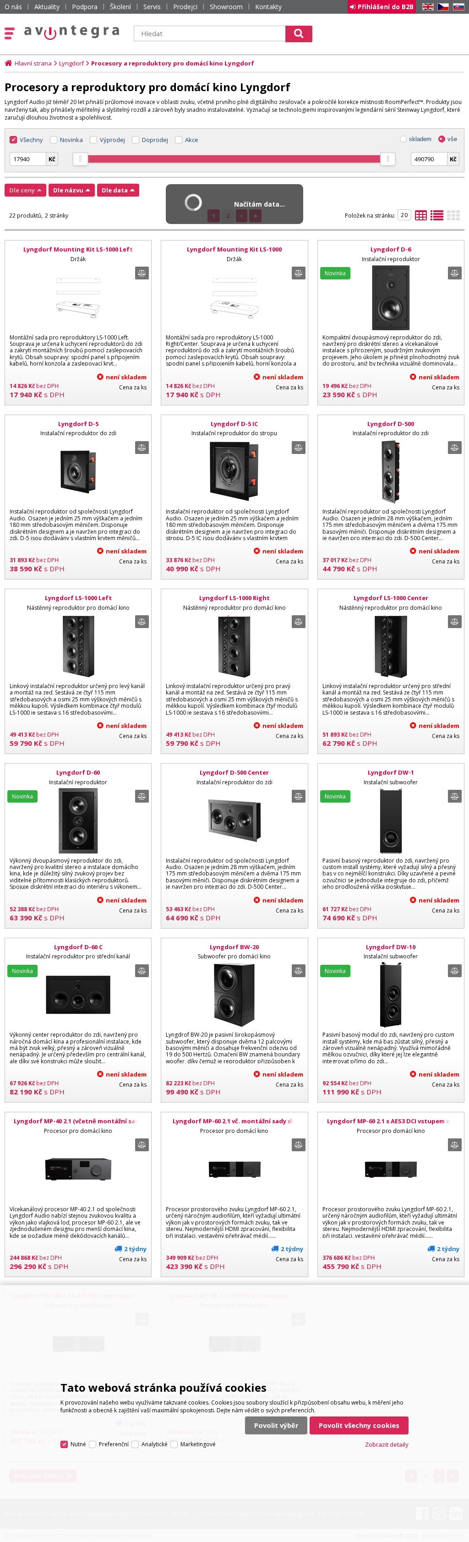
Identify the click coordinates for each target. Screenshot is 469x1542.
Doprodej (155, 140)
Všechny (31, 140)
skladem (420, 139)
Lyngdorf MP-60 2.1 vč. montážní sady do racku (234, 1125)
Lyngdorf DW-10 (390, 947)
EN (426, 7)
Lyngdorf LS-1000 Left (78, 598)
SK (457, 7)
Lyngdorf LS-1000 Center (391, 598)
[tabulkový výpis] (421, 218)
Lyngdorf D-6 (391, 249)
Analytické (155, 1444)
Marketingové (198, 1444)
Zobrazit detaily (387, 1444)
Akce (191, 140)
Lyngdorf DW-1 (391, 772)
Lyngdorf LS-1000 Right (234, 598)
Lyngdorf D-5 (78, 424)
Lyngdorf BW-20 (234, 947)
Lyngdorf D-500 (390, 424)
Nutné (78, 1444)
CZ (441, 7)
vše (452, 139)
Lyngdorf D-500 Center (234, 772)
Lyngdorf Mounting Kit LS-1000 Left (78, 249)
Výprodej (112, 140)
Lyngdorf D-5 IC (234, 424)
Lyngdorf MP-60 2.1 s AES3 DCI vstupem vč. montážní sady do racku (390, 1125)
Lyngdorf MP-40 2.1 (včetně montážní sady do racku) (78, 1125)
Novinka (71, 140)
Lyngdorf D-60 (78, 772)
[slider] (80, 159)
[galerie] (453, 218)
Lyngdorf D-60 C (78, 947)
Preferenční (114, 1444)
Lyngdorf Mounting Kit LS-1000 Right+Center (234, 253)
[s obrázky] (437, 218)
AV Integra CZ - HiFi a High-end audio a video (72, 32)
